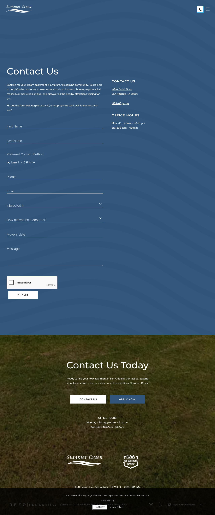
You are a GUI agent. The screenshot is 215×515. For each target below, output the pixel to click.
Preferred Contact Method (25, 154)
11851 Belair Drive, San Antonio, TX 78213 (97, 487)
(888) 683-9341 (120, 103)
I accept (100, 507)
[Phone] (200, 9)
